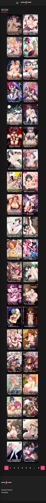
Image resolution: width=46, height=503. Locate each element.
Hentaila (4, 492)
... (34, 468)
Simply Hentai (6, 490)
